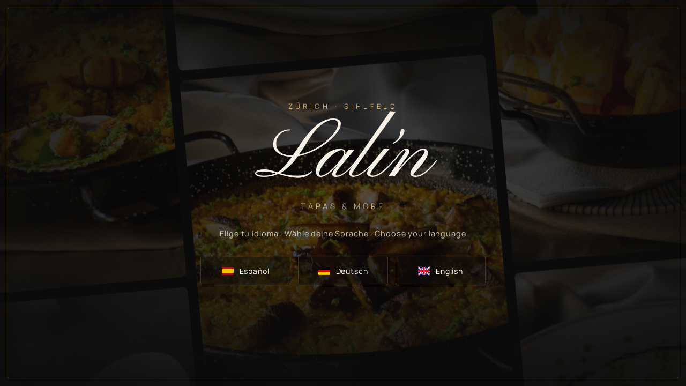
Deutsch (352, 271)
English (449, 271)
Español (255, 271)
